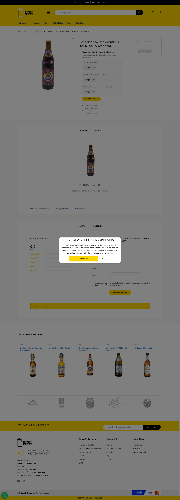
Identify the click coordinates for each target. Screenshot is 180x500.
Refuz (105, 258)
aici (112, 253)
